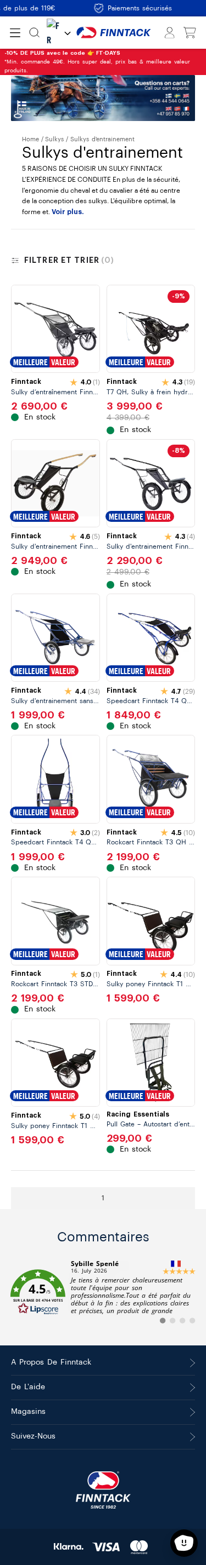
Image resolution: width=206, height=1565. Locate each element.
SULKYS (54, 139)
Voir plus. (67, 212)
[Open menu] (15, 33)
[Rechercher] (34, 32)
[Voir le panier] (190, 33)
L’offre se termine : (84, 57)
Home (30, 139)
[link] (103, 1292)
